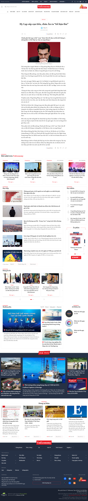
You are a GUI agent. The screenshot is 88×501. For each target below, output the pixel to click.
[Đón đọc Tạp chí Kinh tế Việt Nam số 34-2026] (77, 384)
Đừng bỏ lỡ (7, 271)
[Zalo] (78, 2)
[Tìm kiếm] (5, 7)
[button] (31, 299)
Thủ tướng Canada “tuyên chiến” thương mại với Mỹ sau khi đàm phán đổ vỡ (12, 288)
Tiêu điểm (12, 11)
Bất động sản (64, 11)
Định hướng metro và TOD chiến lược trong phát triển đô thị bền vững (10, 421)
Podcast (47, 307)
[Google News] (86, 2)
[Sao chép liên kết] (63, 34)
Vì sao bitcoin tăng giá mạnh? (76, 205)
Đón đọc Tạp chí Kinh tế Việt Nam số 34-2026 (76, 392)
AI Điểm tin (76, 307)
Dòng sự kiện (44, 403)
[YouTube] (80, 2)
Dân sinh (77, 11)
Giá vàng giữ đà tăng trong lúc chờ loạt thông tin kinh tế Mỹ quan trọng (50, 288)
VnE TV (45, 1)
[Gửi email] (61, 34)
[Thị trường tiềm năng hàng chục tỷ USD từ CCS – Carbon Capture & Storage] (44, 370)
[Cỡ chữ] (25, 34)
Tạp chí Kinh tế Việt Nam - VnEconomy (78, 495)
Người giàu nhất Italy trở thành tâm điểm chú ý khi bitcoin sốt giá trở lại (42, 207)
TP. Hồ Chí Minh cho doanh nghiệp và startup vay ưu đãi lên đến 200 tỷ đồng (77, 175)
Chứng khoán (25, 1)
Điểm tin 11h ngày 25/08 (79, 322)
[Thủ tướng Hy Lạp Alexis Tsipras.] (44, 42)
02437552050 (37, 479)
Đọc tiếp (6, 188)
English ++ (62, 1)
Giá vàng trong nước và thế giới (54, 420)
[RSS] (74, 483)
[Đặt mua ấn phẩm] (83, 6)
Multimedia (7, 307)
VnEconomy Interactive (76, 419)
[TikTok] (83, 2)
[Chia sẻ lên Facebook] (55, 34)
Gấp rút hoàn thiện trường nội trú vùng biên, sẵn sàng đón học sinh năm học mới (11, 393)
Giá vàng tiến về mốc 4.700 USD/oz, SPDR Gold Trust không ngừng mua (77, 220)
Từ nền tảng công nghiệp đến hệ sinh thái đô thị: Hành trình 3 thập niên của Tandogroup (51, 344)
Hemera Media (23, 493)
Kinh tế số (31, 11)
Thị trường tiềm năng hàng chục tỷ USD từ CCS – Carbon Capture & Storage (41, 386)
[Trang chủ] (7, 12)
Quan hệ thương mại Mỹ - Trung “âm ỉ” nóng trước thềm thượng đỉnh (42, 222)
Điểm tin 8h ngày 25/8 (79, 331)
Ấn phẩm (76, 228)
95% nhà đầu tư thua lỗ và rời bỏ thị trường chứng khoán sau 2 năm (55, 175)
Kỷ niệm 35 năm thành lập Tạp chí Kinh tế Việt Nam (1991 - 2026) (32, 421)
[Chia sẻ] (66, 34)
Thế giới (71, 11)
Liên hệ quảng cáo (46, 482)
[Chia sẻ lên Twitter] (58, 34)
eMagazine (59, 307)
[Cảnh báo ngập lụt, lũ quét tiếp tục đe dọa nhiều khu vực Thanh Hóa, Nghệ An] (77, 363)
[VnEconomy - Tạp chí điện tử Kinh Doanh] (44, 442)
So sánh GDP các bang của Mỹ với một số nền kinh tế (77, 192)
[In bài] (22, 34)
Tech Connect (53, 1)
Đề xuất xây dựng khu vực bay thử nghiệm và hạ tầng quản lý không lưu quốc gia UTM (10, 373)
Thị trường (47, 11)
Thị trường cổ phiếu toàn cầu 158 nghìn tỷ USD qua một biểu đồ (42, 251)
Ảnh (3, 470)
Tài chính (24, 11)
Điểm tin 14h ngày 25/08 (79, 312)
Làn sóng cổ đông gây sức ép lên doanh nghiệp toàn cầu (40, 236)
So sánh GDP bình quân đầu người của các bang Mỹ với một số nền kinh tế (77, 199)
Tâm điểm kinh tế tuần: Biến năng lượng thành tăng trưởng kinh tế (51, 324)
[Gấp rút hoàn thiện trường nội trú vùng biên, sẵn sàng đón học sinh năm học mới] (11, 384)
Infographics (52, 307)
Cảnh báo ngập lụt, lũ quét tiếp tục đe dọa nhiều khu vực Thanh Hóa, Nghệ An (76, 373)
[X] (75, 2)
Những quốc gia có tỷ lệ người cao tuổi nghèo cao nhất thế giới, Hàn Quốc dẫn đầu (42, 192)
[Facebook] (72, 2)
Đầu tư (18, 11)
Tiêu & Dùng (35, 1)
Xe (41, 1)
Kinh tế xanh (38, 11)
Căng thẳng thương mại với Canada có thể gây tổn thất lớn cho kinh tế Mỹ (77, 212)
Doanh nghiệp (55, 11)
